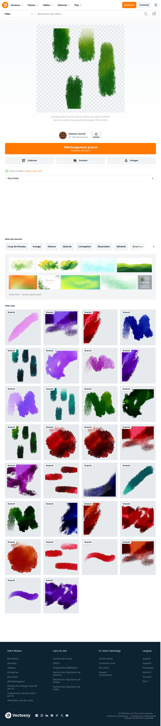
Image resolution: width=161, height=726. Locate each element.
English (145, 658)
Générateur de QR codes (20, 700)
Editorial (62, 5)
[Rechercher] (143, 14)
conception (84, 246)
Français (145, 676)
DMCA (55, 663)
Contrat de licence (61, 658)
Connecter (142, 5)
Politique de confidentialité (141, 715)
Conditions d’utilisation (115, 715)
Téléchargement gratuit (79, 148)
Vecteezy (11, 663)
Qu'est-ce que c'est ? (33, 171)
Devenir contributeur (103, 673)
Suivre (95, 137)
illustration (104, 246)
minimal (121, 246)
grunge (37, 246)
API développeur (16, 681)
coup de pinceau (17, 246)
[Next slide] (149, 246)
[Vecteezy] (5, 5)
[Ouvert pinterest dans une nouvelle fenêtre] (52, 715)
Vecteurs (15, 5)
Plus (76, 5)
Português (146, 667)
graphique (138, 246)
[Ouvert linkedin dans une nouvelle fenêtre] (47, 715)
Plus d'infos (13, 178)
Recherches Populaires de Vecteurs (65, 673)
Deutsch (145, 672)
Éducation (12, 676)
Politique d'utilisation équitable (136, 717)
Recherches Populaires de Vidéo (65, 688)
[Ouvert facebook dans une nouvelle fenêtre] (37, 715)
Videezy (11, 667)
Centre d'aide (104, 658)
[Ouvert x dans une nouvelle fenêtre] (62, 715)
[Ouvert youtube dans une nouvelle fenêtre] (67, 715)
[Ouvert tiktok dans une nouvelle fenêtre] (57, 715)
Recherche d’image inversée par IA (17, 687)
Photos (31, 5)
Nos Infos (102, 667)
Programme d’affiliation (64, 667)
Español (145, 663)
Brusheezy (12, 658)
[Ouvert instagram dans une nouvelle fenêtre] (42, 715)
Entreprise (12, 672)
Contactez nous (105, 663)
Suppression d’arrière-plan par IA (21, 694)
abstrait (67, 246)
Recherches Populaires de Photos (65, 681)
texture (52, 246)
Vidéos (46, 5)
